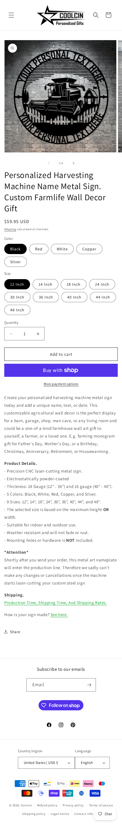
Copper (89, 249)
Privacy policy (73, 805)
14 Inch (45, 284)
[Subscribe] (89, 685)
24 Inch (102, 284)
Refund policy (47, 805)
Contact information (89, 814)
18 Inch (74, 284)
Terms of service (101, 805)
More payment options (61, 384)
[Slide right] (73, 163)
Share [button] (15, 631)
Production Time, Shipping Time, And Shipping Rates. (55, 602)
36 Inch (46, 297)
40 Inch (74, 297)
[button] (11, 15)
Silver (15, 261)
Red (39, 249)
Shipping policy (34, 814)
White (62, 249)
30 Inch (17, 297)
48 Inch (17, 309)
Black (15, 249)
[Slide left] (48, 163)
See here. (59, 614)
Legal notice (60, 814)
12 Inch (17, 284)
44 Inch (103, 297)
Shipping (10, 229)
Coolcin (26, 805)
